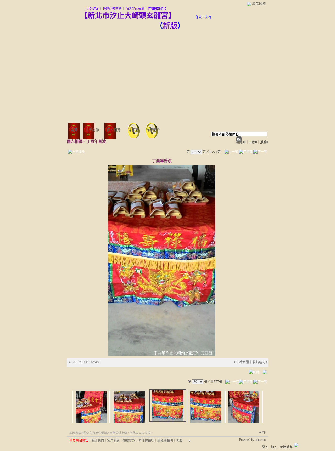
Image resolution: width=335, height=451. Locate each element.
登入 (265, 447)
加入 (274, 447)
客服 (179, 440)
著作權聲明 (146, 440)
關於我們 (97, 440)
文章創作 (92, 130)
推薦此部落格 (112, 9)
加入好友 (92, 9)
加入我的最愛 (135, 9)
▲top (262, 432)
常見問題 (113, 440)
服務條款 (129, 440)
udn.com (260, 440)
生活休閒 (242, 362)
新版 (170, 26)
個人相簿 (113, 130)
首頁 (74, 130)
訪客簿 (133, 130)
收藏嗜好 (259, 362)
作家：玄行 (203, 17)
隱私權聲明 (165, 440)
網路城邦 (259, 4)
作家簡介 (153, 130)
